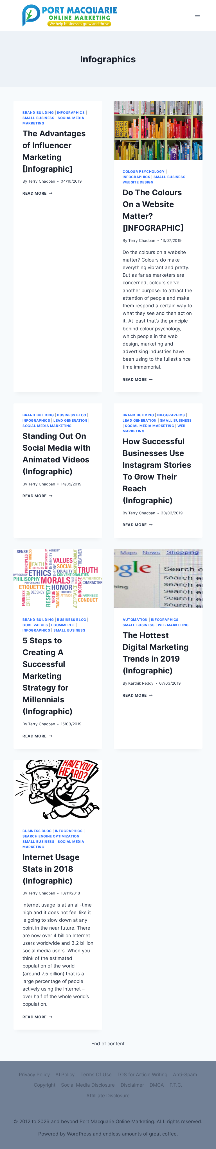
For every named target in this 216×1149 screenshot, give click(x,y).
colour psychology (144, 171)
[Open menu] (197, 15)
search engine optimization (50, 836)
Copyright (44, 1085)
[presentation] (158, 130)
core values (35, 625)
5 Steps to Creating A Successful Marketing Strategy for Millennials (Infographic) (47, 676)
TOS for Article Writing (142, 1074)
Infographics (71, 112)
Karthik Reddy (141, 683)
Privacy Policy (34, 1074)
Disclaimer (132, 1085)
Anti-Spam (185, 1074)
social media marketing (47, 426)
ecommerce (63, 625)
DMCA (157, 1085)
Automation (135, 619)
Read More (34, 193)
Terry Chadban (41, 181)
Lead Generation (70, 420)
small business (38, 118)
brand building (38, 112)
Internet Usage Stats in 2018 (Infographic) (51, 868)
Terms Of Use (96, 1074)
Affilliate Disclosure (108, 1095)
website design (138, 182)
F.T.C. (176, 1085)
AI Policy (65, 1074)
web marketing (173, 625)
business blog (71, 415)
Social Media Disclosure (88, 1085)
